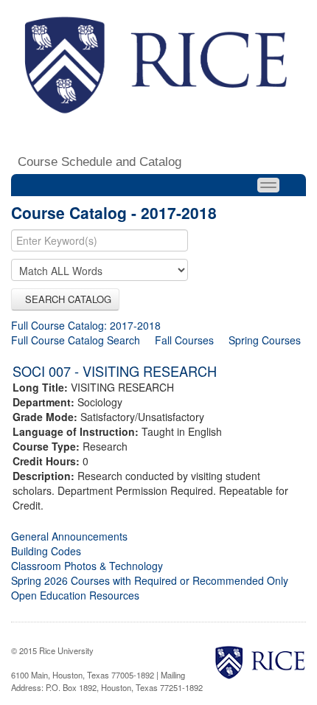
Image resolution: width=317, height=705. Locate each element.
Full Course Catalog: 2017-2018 (86, 325)
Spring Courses (265, 340)
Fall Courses (184, 340)
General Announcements (69, 536)
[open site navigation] (268, 185)
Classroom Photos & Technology (87, 565)
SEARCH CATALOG (65, 299)
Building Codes (46, 550)
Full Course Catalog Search (75, 340)
